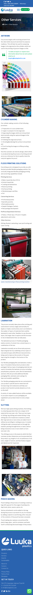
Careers (4, 566)
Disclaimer (4, 576)
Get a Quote (24, 9)
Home (6, 24)
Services (4, 555)
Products (4, 553)
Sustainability (5, 560)
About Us (4, 563)
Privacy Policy (5, 571)
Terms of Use (5, 574)
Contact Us (4, 568)
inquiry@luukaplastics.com (16, 58)
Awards (3, 558)
